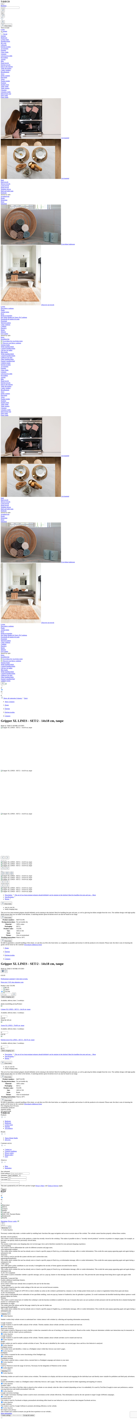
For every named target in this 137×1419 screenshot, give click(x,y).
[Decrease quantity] (3, 994)
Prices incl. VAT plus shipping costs (12, 982)
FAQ (6, 1156)
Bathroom (8, 1123)
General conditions (11, 1151)
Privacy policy (9, 1153)
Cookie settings (6, 1415)
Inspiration (8, 1168)
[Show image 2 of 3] (3, 860)
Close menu (7, 26)
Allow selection (17, 1415)
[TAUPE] (6, 992)
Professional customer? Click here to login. (14, 979)
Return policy (9, 1155)
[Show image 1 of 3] (1, 860)
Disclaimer (4, 1221)
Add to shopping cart (8, 997)
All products (9, 1128)
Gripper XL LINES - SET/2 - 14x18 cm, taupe (15, 1009)
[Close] (1, 871)
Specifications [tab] (9, 897)
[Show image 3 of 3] (5, 860)
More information (6, 1413)
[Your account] (3, 22)
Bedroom (8, 1121)
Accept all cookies (28, 1415)
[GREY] (6, 990)
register (5, 31)
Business (3, 6)
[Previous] (3, 857)
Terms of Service (53, 1186)
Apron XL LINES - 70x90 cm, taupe (12, 1025)
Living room (9, 1125)
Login (3, 29)
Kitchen (7, 1126)
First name (4, 1177)
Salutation (4, 1175)
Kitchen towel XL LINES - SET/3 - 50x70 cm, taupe (18, 1040)
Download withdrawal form (33, 944)
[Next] (7, 857)
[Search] (3, 10)
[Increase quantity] (14, 994)
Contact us (8, 1149)
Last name (4, 1179)
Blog (6, 1166)
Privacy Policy (40, 1186)
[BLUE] (6, 987)
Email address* (6, 1173)
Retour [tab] (7, 899)
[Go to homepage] (5, 2)
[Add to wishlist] (4, 971)
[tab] (50, 895)
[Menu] (2, 4)
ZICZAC (8, 1140)
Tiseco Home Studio (11, 1138)
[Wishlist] (2, 19)
